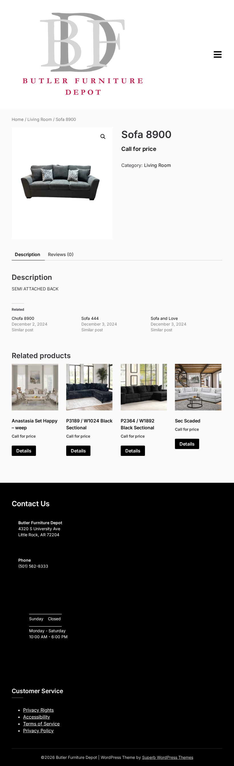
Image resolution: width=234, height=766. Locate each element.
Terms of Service (41, 724)
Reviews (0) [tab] (61, 254)
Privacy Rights (38, 710)
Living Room (39, 119)
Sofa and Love (164, 318)
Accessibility (36, 717)
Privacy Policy (38, 730)
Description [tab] (27, 254)
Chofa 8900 (23, 318)
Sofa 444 (90, 318)
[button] (103, 136)
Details (23, 451)
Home (18, 119)
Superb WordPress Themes (167, 757)
